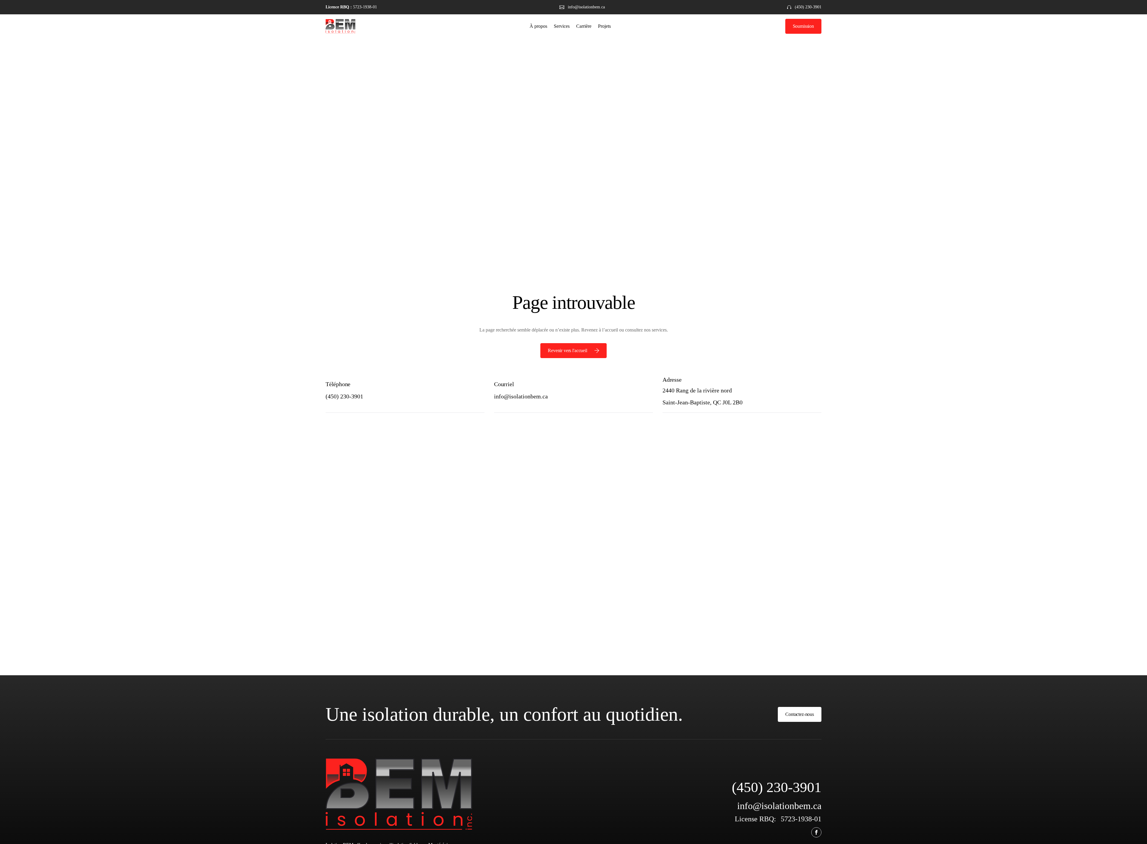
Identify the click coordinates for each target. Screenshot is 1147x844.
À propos (538, 26)
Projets (604, 26)
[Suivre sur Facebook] (816, 832)
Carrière (583, 26)
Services (562, 26)
